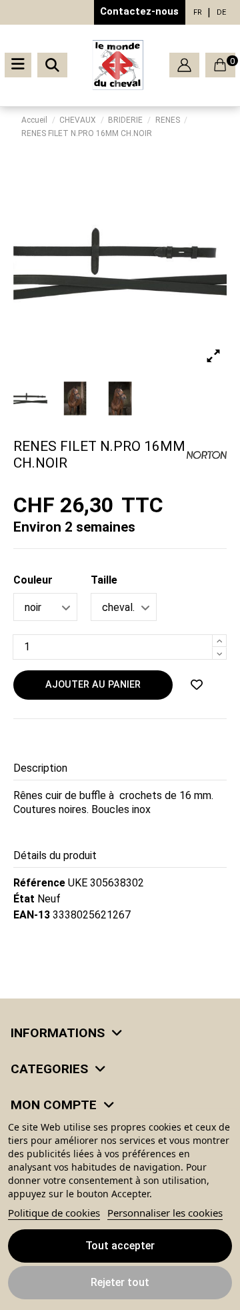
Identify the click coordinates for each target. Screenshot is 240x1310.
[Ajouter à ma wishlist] (196, 685)
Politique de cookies (54, 1212)
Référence (39, 882)
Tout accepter (120, 1245)
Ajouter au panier (93, 684)
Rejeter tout (120, 1282)
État (24, 898)
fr (197, 12)
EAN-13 (31, 914)
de (221, 12)
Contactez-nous (139, 11)
